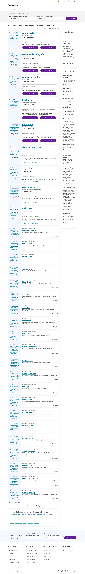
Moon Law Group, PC (27, 126)
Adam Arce (26, 308)
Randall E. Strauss (28, 187)
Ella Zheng (27, 100)
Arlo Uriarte (28, 33)
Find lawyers (71, 18)
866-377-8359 (29, 129)
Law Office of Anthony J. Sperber (29, 169)
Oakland (12, 523)
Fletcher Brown (28, 412)
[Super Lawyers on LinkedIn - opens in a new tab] (76, 550)
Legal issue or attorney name (32, 535)
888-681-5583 (29, 104)
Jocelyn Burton (27, 425)
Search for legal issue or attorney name (18, 16)
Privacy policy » (68, 571)
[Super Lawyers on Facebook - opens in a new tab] (62, 550)
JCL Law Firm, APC (26, 56)
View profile (48, 47)
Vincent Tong (27, 269)
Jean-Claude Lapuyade (33, 54)
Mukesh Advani (28, 282)
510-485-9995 (28, 151)
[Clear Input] (35, 18)
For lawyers (29, 546)
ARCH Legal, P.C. (26, 79)
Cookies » (75, 571)
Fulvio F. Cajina (27, 438)
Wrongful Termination (28, 517)
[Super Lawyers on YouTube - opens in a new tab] (71, 550)
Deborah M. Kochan (29, 230)
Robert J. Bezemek (29, 374)
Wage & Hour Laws (47, 514)
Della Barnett (27, 333)
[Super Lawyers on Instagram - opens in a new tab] (67, 550)
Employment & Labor (22, 9)
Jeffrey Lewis (27, 243)
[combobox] (22, 18)
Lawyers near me (26, 5)
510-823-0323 (28, 191)
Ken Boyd (25, 387)
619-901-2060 (29, 58)
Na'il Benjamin (27, 361)
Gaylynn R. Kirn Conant (31, 478)
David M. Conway (28, 493)
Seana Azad (26, 321)
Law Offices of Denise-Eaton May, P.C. (31, 210)
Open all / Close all (69, 72)
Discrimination (13, 514)
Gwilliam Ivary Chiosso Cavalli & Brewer (31, 189)
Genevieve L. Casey (29, 451)
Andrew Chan (27, 465)
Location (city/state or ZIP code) (45, 16)
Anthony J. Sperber (29, 168)
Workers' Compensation (16, 517)
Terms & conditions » (59, 571)
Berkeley (25, 523)
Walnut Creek (18, 523)
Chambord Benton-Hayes (31, 147)
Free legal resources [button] (36, 5)
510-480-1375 (28, 172)
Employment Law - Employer (25, 514)
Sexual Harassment (37, 514)
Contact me (31, 47)
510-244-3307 (28, 212)
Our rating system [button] (69, 63)
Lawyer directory (14, 9)
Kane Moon (27, 124)
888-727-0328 (29, 81)
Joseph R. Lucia (27, 256)
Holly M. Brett (27, 399)
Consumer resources (50, 546)
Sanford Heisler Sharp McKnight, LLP (31, 102)
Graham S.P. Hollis (31, 77)
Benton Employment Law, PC (29, 149)
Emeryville (36, 523)
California (28, 9)
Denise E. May (27, 208)
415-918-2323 (29, 37)
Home (9, 9)
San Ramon (30, 523)
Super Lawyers (12, 546)
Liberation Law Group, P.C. (28, 35)
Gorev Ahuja (26, 295)
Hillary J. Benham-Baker (31, 346)
